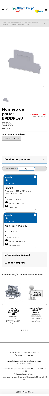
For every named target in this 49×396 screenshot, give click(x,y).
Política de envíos (15, 352)
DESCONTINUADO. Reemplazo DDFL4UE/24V (36, 320)
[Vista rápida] (16, 304)
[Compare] (13, 304)
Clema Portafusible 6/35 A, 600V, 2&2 (13, 311)
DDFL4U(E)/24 (36, 316)
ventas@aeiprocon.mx (17, 241)
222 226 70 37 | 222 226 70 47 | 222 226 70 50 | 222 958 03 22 (24, 370)
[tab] (24, 160)
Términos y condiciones (24, 355)
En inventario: (8, 134)
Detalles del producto (17, 159)
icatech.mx (13, 207)
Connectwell (13, 316)
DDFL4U (13, 318)
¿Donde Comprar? (14, 262)
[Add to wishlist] (10, 304)
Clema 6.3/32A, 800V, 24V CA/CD (36, 310)
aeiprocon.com (14, 245)
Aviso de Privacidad (31, 352)
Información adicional (17, 255)
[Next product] (46, 23)
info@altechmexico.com (25, 374)
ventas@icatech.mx (16, 203)
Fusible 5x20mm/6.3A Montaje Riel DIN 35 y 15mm (13, 321)
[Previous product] (45, 23)
